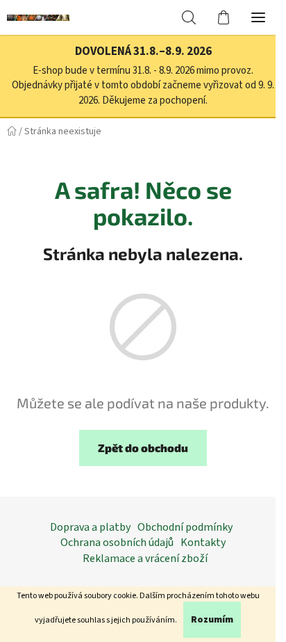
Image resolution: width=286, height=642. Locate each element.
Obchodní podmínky (185, 527)
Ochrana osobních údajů (117, 542)
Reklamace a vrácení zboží (145, 558)
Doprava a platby (90, 527)
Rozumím (212, 620)
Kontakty (203, 542)
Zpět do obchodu (143, 447)
